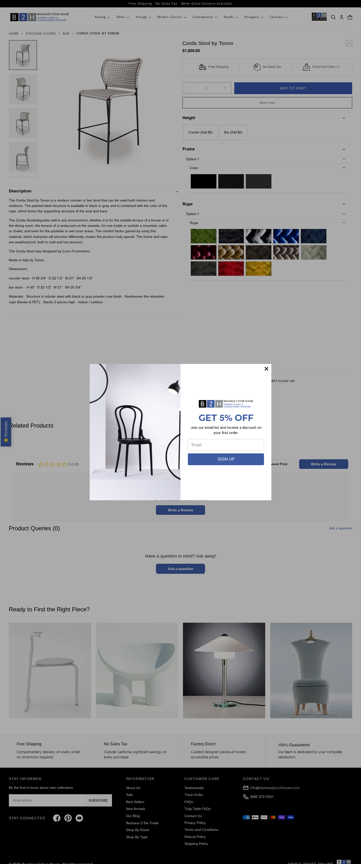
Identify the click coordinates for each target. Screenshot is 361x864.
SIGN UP (226, 459)
